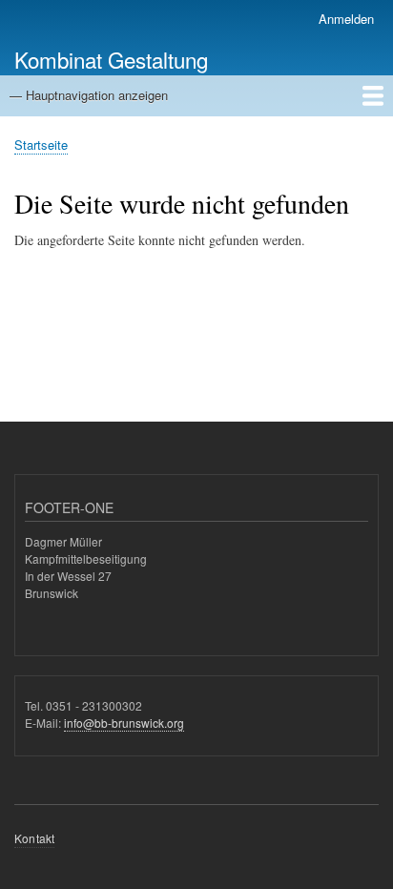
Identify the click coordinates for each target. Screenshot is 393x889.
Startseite (41, 144)
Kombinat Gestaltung (111, 59)
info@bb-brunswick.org (124, 722)
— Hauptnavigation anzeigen (89, 95)
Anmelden (346, 19)
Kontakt (34, 838)
